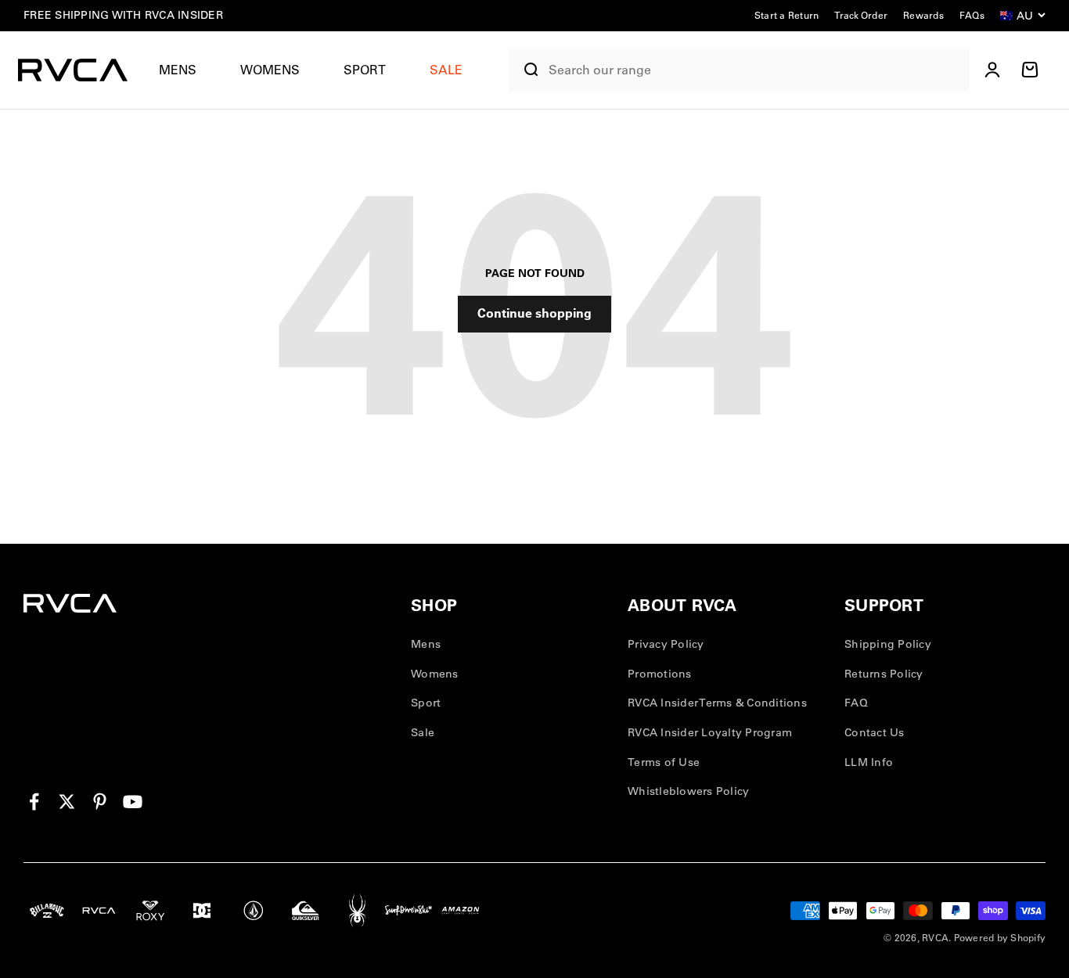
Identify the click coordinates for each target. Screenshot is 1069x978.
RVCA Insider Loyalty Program (710, 732)
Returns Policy (883, 674)
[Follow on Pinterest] (99, 801)
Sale (422, 732)
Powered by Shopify (1000, 938)
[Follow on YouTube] (132, 801)
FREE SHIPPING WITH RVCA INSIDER (123, 15)
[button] (184, 70)
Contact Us (874, 732)
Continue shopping (534, 313)
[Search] (525, 69)
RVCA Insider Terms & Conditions (717, 703)
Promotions (660, 674)
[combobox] (755, 70)
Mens (177, 69)
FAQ (856, 703)
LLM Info (868, 762)
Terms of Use (664, 762)
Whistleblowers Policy (688, 791)
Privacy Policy (666, 644)
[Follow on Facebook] (34, 801)
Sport (365, 69)
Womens (270, 69)
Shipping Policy (887, 644)
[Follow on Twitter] (66, 801)
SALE (446, 69)
